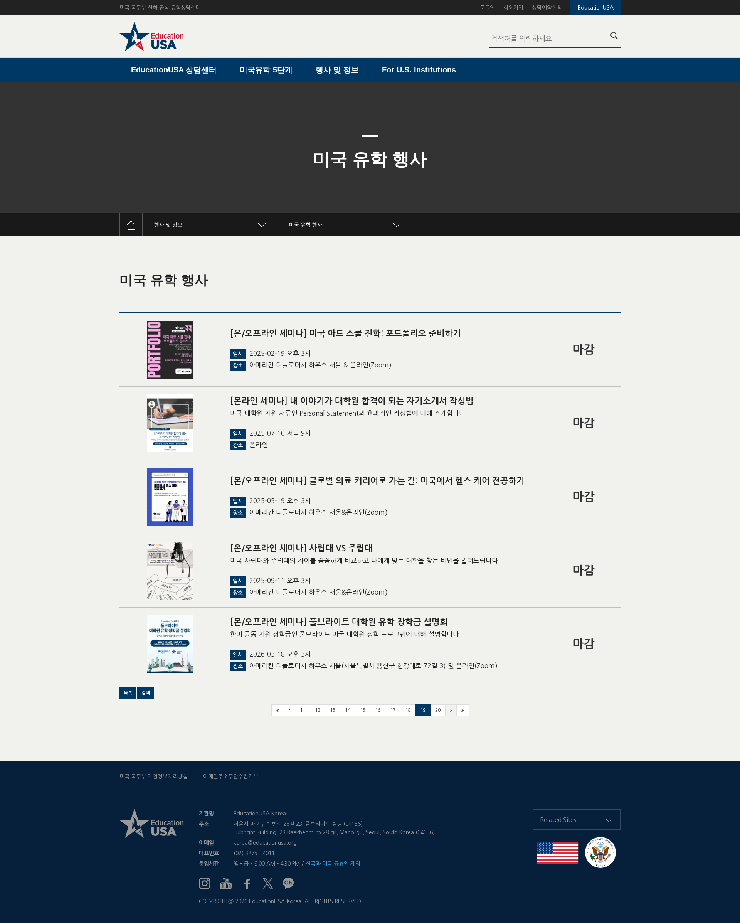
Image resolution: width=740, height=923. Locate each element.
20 (438, 710)
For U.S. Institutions (419, 70)
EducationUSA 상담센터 (174, 70)
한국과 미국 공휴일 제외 (333, 863)
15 (362, 710)
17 (392, 710)
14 (347, 710)
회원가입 (513, 7)
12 (317, 710)
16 (377, 710)
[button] (127, 693)
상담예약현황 (547, 7)
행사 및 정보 (337, 70)
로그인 (487, 7)
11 (302, 710)
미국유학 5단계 (266, 70)
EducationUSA (596, 7)
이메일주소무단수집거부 (230, 776)
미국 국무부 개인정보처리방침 (153, 776)
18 (407, 710)
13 (332, 710)
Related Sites (558, 820)
